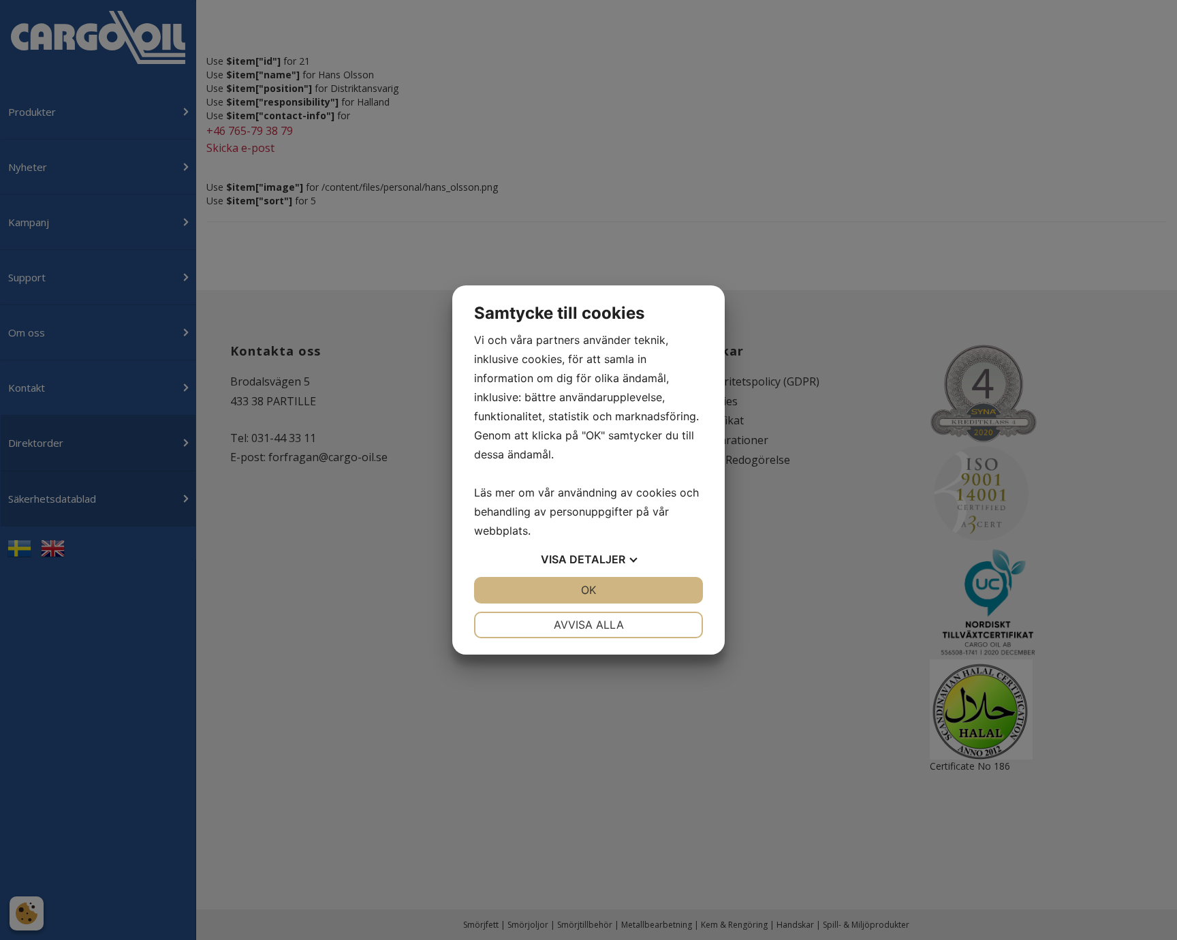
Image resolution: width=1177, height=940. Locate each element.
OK (588, 590)
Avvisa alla (589, 624)
